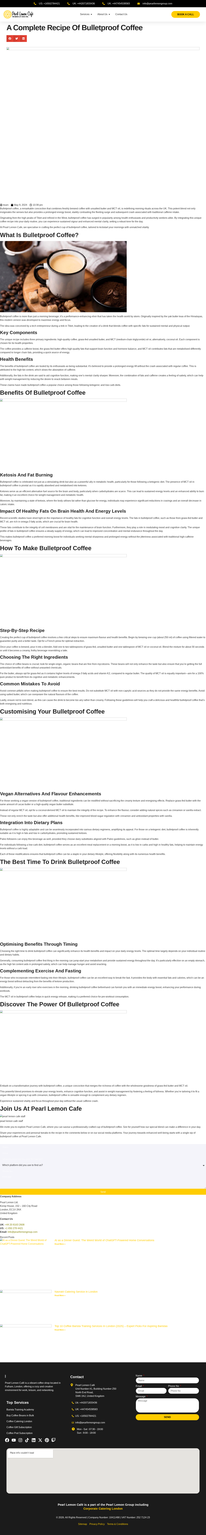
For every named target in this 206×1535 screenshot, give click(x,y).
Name (139, 1376)
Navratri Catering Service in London (76, 1291)
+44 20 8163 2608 (14, 1224)
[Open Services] (91, 14)
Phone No (174, 1386)
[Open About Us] (109, 14)
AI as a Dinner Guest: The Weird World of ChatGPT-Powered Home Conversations (104, 1240)
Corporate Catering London (103, 1508)
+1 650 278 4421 (14, 1228)
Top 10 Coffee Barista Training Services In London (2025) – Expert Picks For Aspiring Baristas (111, 1326)
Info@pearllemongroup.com (22, 1232)
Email (139, 1386)
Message (141, 1396)
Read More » (60, 1244)
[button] (9, 38)
